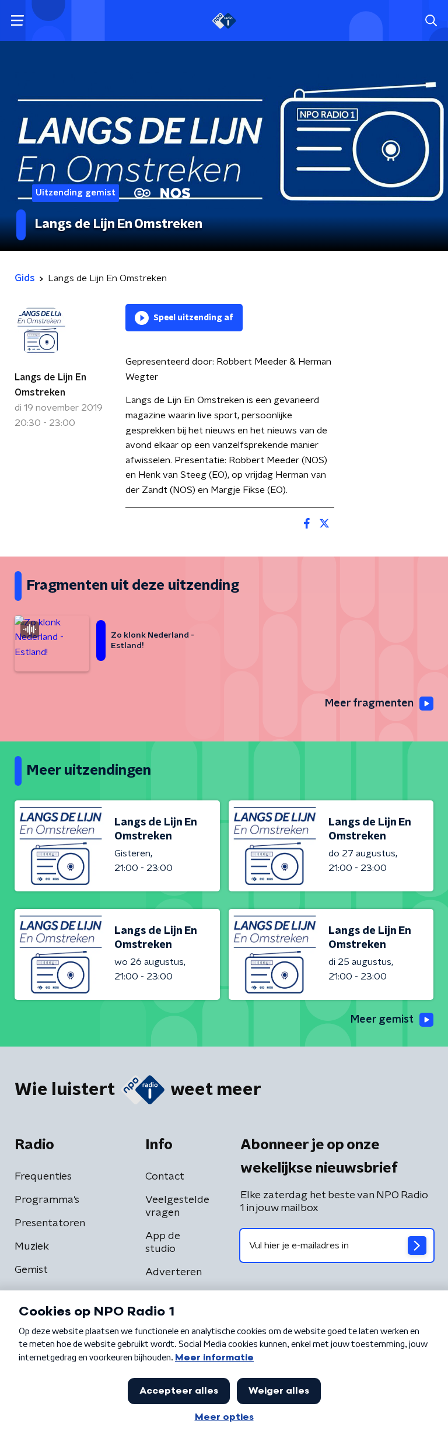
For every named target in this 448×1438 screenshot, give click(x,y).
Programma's (47, 1200)
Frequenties (43, 1176)
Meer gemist (382, 1019)
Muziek (32, 1246)
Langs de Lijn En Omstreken (50, 385)
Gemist (31, 1270)
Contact (164, 1176)
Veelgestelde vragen (177, 1206)
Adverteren (173, 1272)
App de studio (162, 1242)
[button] (17, 21)
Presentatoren (50, 1223)
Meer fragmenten (369, 703)
